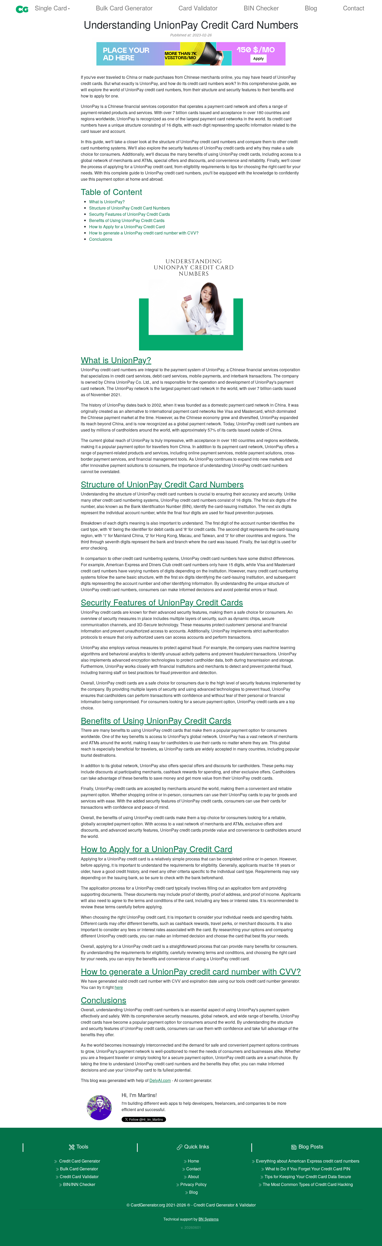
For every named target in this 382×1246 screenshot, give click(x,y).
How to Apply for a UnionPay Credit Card (127, 227)
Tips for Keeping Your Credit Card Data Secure (308, 1176)
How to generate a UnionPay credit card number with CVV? (144, 233)
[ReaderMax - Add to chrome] (191, 53)
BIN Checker (261, 7)
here (119, 987)
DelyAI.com (160, 1080)
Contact (353, 7)
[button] (52, 8)
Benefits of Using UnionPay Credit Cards (126, 220)
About (193, 1176)
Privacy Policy (193, 1184)
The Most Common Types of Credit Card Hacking (308, 1184)
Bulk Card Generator (124, 7)
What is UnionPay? (107, 202)
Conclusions (100, 239)
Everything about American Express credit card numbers (307, 1161)
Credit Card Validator (79, 1176)
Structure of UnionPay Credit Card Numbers (129, 208)
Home (193, 1161)
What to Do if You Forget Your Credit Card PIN (307, 1169)
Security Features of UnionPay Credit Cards (129, 214)
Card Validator (198, 7)
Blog (311, 7)
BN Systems (209, 1219)
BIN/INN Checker (79, 1184)
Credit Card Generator (79, 1161)
